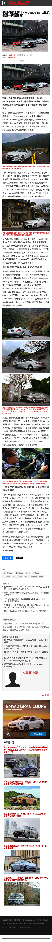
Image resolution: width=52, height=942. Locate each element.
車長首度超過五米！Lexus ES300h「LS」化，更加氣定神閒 (25, 847)
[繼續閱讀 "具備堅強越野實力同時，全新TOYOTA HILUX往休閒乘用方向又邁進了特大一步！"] (22, 798)
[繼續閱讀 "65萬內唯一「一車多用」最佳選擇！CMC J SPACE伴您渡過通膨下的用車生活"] (22, 894)
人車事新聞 (11, 57)
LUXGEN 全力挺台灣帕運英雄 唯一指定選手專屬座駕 (26, 653)
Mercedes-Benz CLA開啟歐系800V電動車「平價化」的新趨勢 (26, 594)
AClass (36, 572)
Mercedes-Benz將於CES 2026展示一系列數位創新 (26, 611)
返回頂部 (46, 694)
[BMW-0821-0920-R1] (26, 719)
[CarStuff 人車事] (19, 1)
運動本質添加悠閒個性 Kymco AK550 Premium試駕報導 (26, 641)
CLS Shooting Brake (34, 576)
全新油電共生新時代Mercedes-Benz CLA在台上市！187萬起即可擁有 (26, 600)
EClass (7, 576)
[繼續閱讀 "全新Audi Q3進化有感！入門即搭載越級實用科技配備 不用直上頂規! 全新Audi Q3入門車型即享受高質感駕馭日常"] (22, 766)
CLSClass (17, 576)
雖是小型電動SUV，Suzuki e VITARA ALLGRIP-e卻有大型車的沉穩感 (26, 815)
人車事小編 (11, 55)
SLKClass (8, 572)
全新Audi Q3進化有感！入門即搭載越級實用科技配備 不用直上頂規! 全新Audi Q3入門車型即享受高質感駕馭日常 (26, 749)
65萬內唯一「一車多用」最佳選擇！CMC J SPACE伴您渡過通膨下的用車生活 (26, 879)
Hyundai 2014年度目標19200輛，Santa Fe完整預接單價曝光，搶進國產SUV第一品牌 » (25, 628)
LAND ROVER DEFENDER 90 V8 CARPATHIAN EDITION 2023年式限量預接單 (25, 659)
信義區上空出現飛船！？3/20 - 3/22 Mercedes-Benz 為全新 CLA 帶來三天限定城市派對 (26, 606)
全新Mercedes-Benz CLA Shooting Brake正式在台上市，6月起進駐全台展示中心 (26, 587)
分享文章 (7, 558)
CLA (28, 572)
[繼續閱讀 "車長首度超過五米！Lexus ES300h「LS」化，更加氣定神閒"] (22, 862)
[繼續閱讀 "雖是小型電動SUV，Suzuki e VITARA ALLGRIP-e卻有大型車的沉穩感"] (22, 830)
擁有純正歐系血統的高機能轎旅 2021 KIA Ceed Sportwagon (24, 665)
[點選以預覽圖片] (24, 35)
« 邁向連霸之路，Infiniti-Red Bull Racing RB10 (22, 623)
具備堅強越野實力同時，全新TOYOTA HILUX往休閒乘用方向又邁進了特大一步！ (25, 783)
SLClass (19, 572)
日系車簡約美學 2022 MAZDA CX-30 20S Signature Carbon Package (26, 647)
